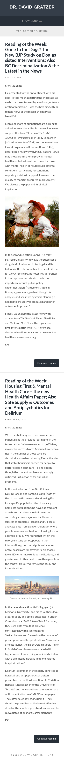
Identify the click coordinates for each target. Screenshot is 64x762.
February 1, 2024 (15, 419)
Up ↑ (51, 754)
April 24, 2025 (13, 77)
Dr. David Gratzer (32, 7)
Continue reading (46, 362)
